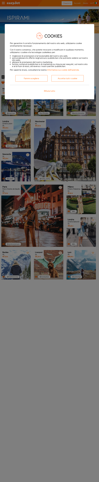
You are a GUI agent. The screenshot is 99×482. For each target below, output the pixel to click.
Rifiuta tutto (49, 91)
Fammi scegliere (31, 78)
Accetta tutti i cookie (67, 78)
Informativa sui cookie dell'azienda (63, 70)
